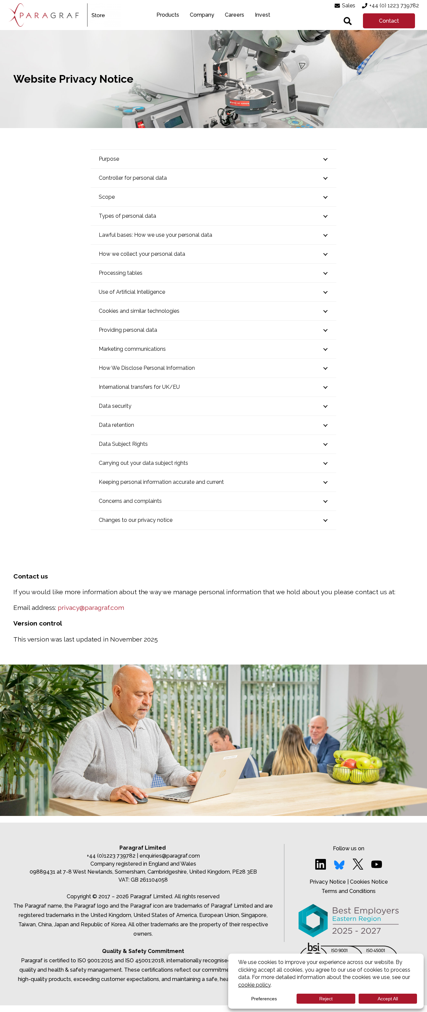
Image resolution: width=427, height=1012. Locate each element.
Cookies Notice (369, 882)
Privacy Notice (328, 882)
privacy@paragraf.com (91, 607)
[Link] (43, 15)
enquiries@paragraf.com (169, 856)
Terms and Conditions (349, 891)
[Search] (348, 20)
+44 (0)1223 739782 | (113, 856)
